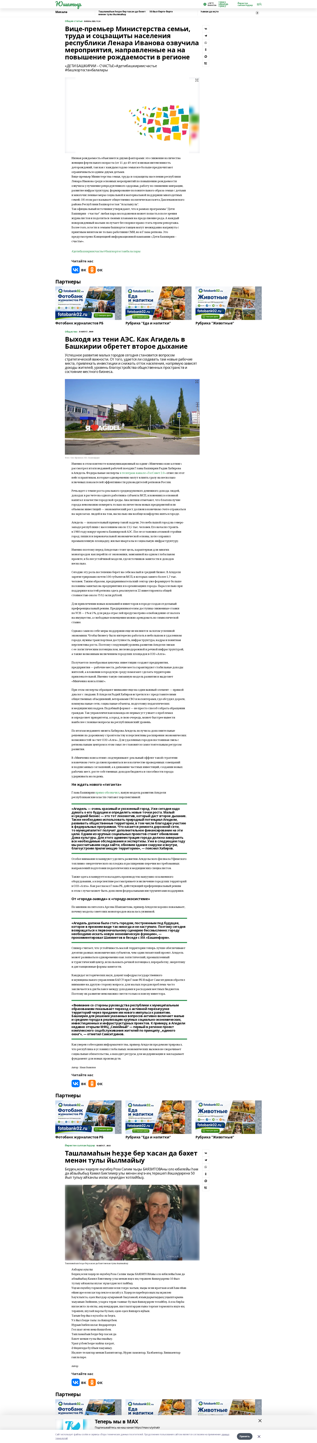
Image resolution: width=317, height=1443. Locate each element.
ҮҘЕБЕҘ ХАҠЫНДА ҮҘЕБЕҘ (223, 4)
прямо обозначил (107, 792)
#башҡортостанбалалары (122, 251)
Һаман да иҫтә (210, 11)
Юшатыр (68, 3)
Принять (245, 1436)
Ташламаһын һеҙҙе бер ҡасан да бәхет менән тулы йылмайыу (121, 13)
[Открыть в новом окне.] (78, 269)
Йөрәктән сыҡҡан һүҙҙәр (245, 4)
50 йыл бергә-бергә (161, 11)
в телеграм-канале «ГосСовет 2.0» (143, 473)
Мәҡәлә (61, 12)
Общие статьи (74, 21)
